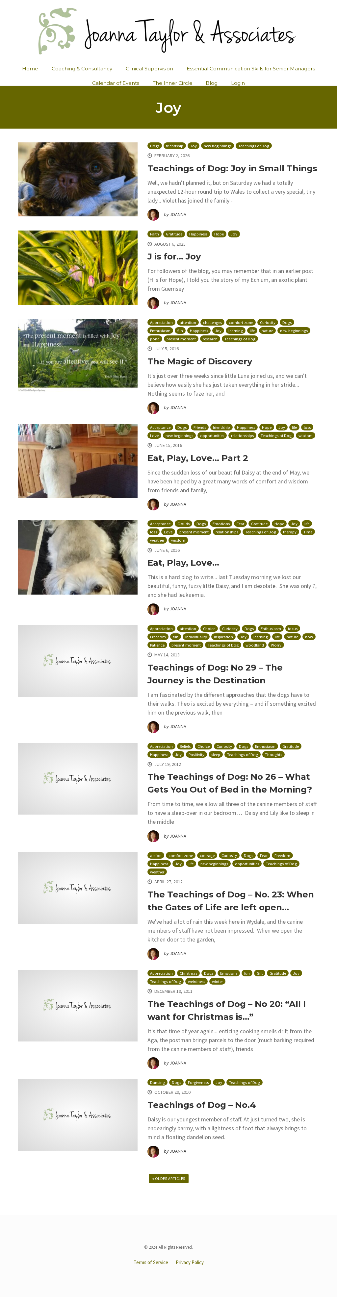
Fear (240, 523)
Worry (276, 645)
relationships (242, 435)
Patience (157, 645)
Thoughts (273, 754)
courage (207, 855)
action (156, 855)
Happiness (198, 234)
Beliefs (185, 746)
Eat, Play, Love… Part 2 (197, 458)
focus (293, 628)
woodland (255, 645)
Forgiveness (198, 1082)
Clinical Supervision (149, 68)
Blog (212, 83)
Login (238, 83)
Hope (219, 234)
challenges (212, 322)
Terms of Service (151, 1262)
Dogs (154, 145)
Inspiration (223, 636)
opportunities (212, 435)
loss (307, 427)
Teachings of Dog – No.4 (201, 1105)
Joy (193, 145)
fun (180, 330)
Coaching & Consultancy (82, 68)
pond (155, 338)
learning (235, 330)
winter (217, 981)
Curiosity (267, 322)
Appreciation (161, 322)
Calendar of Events (115, 83)
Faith (154, 234)
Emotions (221, 523)
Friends (200, 427)
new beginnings (217, 145)
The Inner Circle (173, 83)
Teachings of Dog (253, 145)
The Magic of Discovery (199, 361)
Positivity (196, 754)
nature (267, 330)
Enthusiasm (160, 330)
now (309, 636)
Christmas (188, 973)
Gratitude (174, 234)
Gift (260, 973)
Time (307, 531)
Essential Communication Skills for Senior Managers (251, 68)
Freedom (158, 636)
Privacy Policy (190, 1262)
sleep (215, 754)
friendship (174, 145)
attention (188, 322)
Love (154, 435)
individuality (196, 636)
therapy (290, 531)
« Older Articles (168, 1178)
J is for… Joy (174, 256)
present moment (181, 338)
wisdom (305, 435)
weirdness (196, 981)
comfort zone (241, 322)
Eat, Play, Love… (183, 562)
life (252, 330)
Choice (209, 628)
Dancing (157, 1082)
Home (30, 68)
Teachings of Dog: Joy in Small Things (232, 168)
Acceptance (160, 427)
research (210, 338)
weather (157, 540)
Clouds (183, 523)
